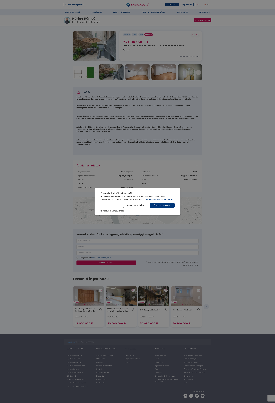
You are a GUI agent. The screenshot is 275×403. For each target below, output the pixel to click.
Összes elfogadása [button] (162, 205)
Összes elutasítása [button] (135, 205)
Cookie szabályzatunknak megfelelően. (159, 199)
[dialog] (137, 201)
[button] (112, 211)
